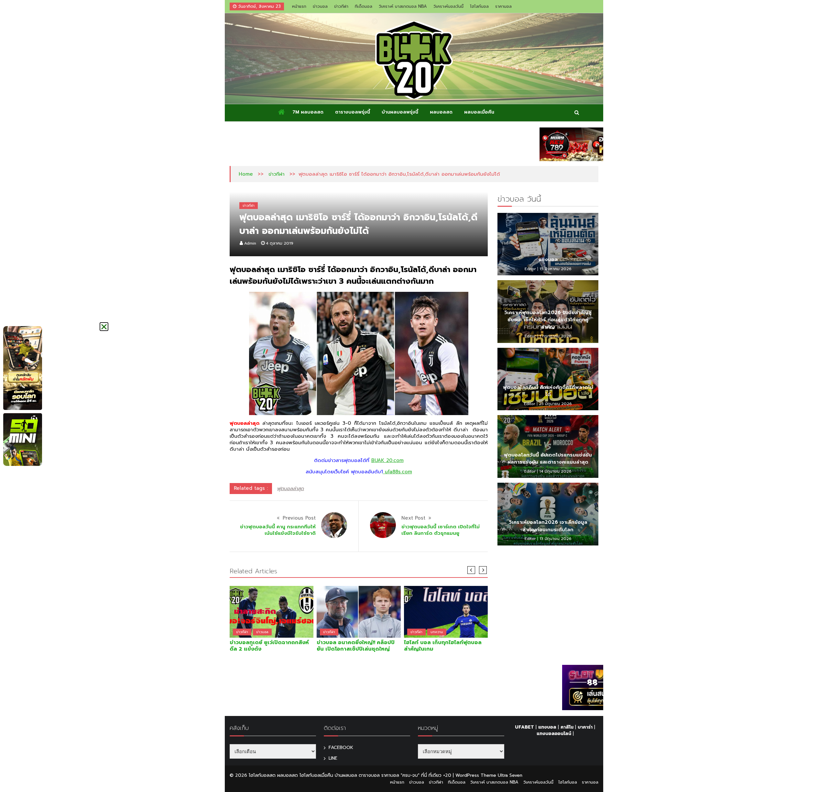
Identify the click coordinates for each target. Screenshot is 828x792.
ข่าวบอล (320, 6)
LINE (333, 758)
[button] (104, 326)
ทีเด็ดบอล (363, 6)
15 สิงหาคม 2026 (555, 269)
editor (530, 269)
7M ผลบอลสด (307, 112)
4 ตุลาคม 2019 (279, 243)
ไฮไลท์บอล (479, 6)
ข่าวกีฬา (341, 6)
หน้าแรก (299, 6)
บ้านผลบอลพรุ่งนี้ (400, 112)
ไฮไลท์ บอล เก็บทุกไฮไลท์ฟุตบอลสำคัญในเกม (443, 646)
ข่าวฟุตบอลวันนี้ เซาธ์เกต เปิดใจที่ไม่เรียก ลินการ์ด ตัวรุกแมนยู (440, 530)
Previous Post (299, 518)
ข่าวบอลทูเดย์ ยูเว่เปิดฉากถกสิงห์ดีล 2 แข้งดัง (269, 646)
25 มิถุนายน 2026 (555, 404)
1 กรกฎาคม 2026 (555, 336)
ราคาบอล (503, 6)
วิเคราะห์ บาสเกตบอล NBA (403, 6)
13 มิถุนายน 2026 (555, 539)
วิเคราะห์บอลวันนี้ (448, 6)
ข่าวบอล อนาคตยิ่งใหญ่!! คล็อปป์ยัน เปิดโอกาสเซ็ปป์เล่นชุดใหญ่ (356, 646)
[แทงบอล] (547, 244)
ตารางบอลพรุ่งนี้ (352, 112)
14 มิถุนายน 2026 (555, 471)
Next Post (413, 518)
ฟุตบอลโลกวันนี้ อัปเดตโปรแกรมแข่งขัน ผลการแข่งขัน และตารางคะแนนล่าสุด (548, 458)
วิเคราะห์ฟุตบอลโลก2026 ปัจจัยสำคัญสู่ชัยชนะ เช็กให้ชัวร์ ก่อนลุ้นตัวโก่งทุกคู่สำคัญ (548, 320)
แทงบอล (548, 259)
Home (246, 174)
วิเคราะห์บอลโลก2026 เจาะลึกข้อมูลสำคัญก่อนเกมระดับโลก (548, 526)
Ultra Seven (510, 775)
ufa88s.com (397, 471)
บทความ (436, 632)
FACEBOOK (341, 747)
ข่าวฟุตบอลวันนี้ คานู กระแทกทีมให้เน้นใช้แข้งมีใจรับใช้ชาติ (278, 530)
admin (250, 243)
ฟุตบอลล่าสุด (290, 488)
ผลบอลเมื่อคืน (479, 112)
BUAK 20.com (387, 460)
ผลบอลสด (441, 112)
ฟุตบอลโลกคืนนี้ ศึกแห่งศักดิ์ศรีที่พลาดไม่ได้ (548, 391)
